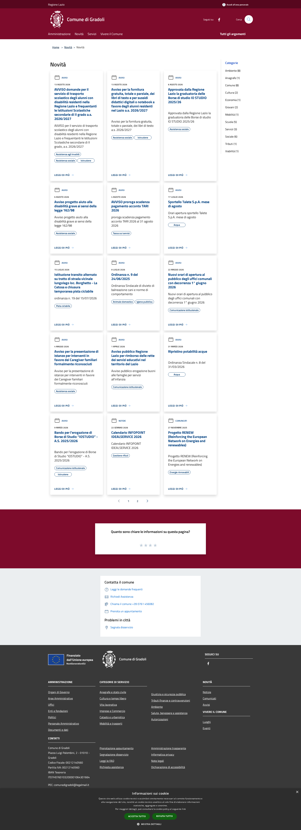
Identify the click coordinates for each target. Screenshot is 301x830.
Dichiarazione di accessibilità (168, 767)
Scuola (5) (231, 122)
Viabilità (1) (231, 151)
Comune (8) (232, 85)
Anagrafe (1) (232, 78)
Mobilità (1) (231, 114)
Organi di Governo (59, 692)
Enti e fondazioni (58, 711)
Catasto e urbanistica (112, 717)
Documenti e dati (58, 730)
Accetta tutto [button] (137, 816)
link (184, 809)
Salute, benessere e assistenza (169, 713)
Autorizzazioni (159, 719)
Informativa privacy (162, 754)
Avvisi (65, 77)
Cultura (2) (231, 92)
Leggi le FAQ (107, 761)
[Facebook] (217, 19)
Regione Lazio (56, 4)
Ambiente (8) (232, 71)
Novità (68, 47)
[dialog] (150, 809)
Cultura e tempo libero (113, 698)
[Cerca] (249, 19)
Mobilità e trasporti (111, 723)
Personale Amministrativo (63, 723)
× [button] (297, 792)
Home (55, 47)
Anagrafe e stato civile (113, 692)
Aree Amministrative (60, 698)
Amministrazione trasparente (168, 748)
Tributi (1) (231, 144)
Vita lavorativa (108, 705)
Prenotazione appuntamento (116, 748)
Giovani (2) (231, 107)
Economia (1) (232, 100)
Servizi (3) (231, 129)
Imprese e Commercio (112, 711)
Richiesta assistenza (112, 767)
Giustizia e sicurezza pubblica (168, 694)
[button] (150, 824)
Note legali (157, 761)
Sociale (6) (231, 136)
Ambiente (157, 707)
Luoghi (207, 722)
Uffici (51, 705)
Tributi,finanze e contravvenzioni (170, 700)
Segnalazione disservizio (114, 754)
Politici (52, 717)
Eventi (206, 728)
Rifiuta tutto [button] (164, 816)
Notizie (122, 420)
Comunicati (181, 420)
